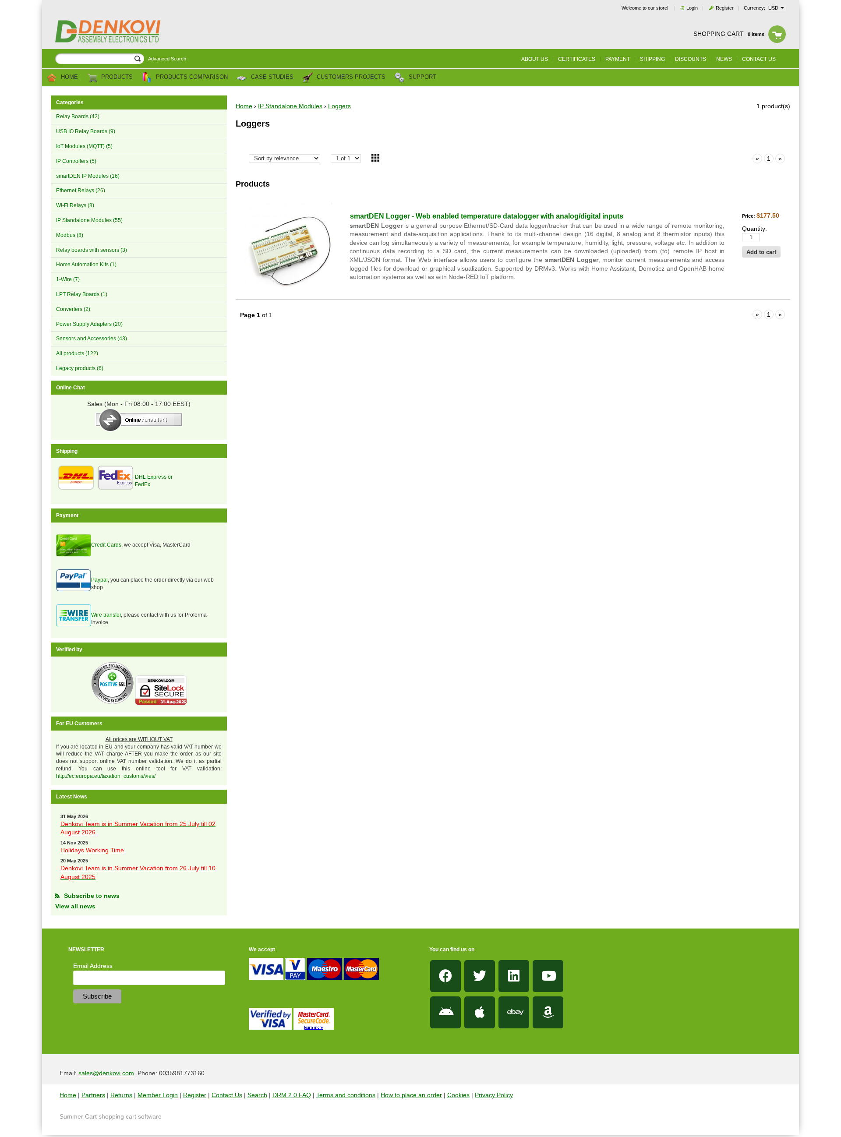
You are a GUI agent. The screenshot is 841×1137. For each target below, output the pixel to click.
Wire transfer (106, 615)
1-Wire (68, 279)
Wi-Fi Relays (75, 205)
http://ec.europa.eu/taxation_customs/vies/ (105, 776)
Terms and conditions (345, 1094)
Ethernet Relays (80, 190)
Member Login (158, 1094)
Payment (617, 59)
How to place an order (411, 1094)
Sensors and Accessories (91, 338)
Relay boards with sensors (91, 250)
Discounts (690, 59)
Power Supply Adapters (89, 324)
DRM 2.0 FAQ (291, 1094)
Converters (73, 309)
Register (725, 8)
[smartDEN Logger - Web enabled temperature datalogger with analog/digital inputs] (288, 246)
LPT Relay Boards (81, 294)
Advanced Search (167, 58)
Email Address (93, 965)
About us (534, 59)
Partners (93, 1094)
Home (68, 77)
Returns (121, 1094)
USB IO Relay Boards (85, 131)
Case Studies (271, 77)
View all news (75, 906)
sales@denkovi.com (106, 1073)
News (724, 59)
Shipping (652, 59)
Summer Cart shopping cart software (111, 1116)
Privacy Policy (494, 1094)
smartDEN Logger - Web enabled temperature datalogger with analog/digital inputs (486, 216)
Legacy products (79, 368)
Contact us (759, 59)
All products (77, 353)
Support (421, 77)
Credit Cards (106, 545)
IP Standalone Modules (89, 220)
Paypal (99, 580)
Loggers (339, 105)
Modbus (69, 235)
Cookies (458, 1094)
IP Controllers (76, 161)
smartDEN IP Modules (88, 176)
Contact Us (227, 1094)
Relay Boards (77, 116)
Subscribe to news (92, 895)
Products (116, 77)
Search (257, 1094)
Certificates (576, 59)
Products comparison (191, 77)
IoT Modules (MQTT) (84, 146)
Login (692, 8)
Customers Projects (350, 77)
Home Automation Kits (86, 264)
